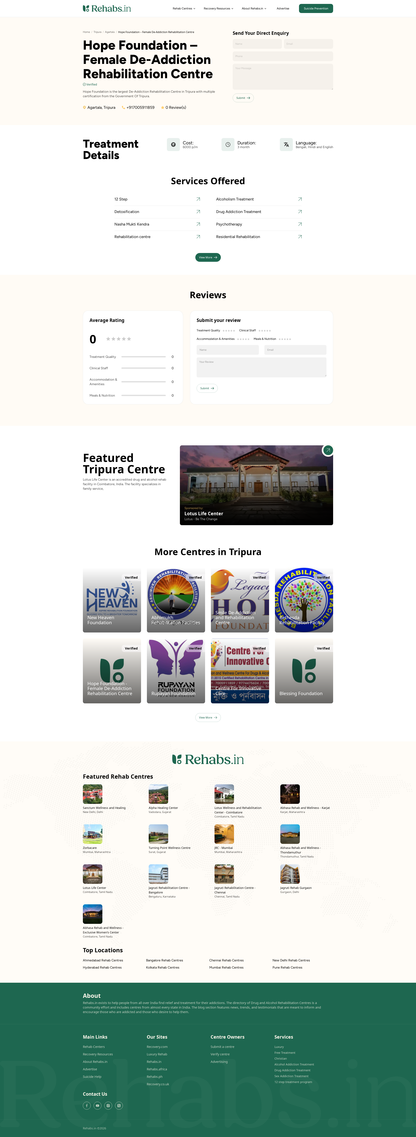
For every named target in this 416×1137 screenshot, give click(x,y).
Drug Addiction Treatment (292, 1070)
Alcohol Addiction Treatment (294, 1064)
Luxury (279, 1047)
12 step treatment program (293, 1082)
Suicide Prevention (316, 8)
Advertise (283, 8)
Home (86, 31)
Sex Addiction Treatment (291, 1076)
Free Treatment (284, 1053)
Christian (280, 1058)
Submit (240, 98)
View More (205, 257)
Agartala (110, 31)
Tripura (97, 31)
